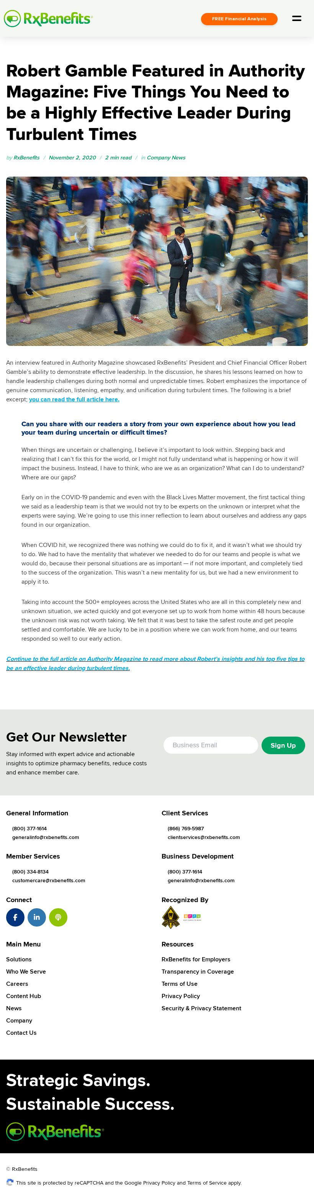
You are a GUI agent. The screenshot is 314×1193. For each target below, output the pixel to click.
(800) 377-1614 (29, 828)
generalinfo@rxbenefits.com (45, 837)
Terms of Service (207, 1183)
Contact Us (21, 1033)
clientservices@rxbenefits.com (204, 837)
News (14, 1008)
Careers (17, 984)
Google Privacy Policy (149, 1183)
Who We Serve (26, 972)
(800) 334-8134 (30, 871)
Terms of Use (180, 984)
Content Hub (23, 996)
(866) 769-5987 (186, 828)
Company (19, 1020)
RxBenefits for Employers (196, 959)
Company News (166, 157)
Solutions (19, 959)
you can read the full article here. (74, 399)
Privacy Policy (181, 996)
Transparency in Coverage (198, 972)
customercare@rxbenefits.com (48, 880)
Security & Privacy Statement (201, 1008)
